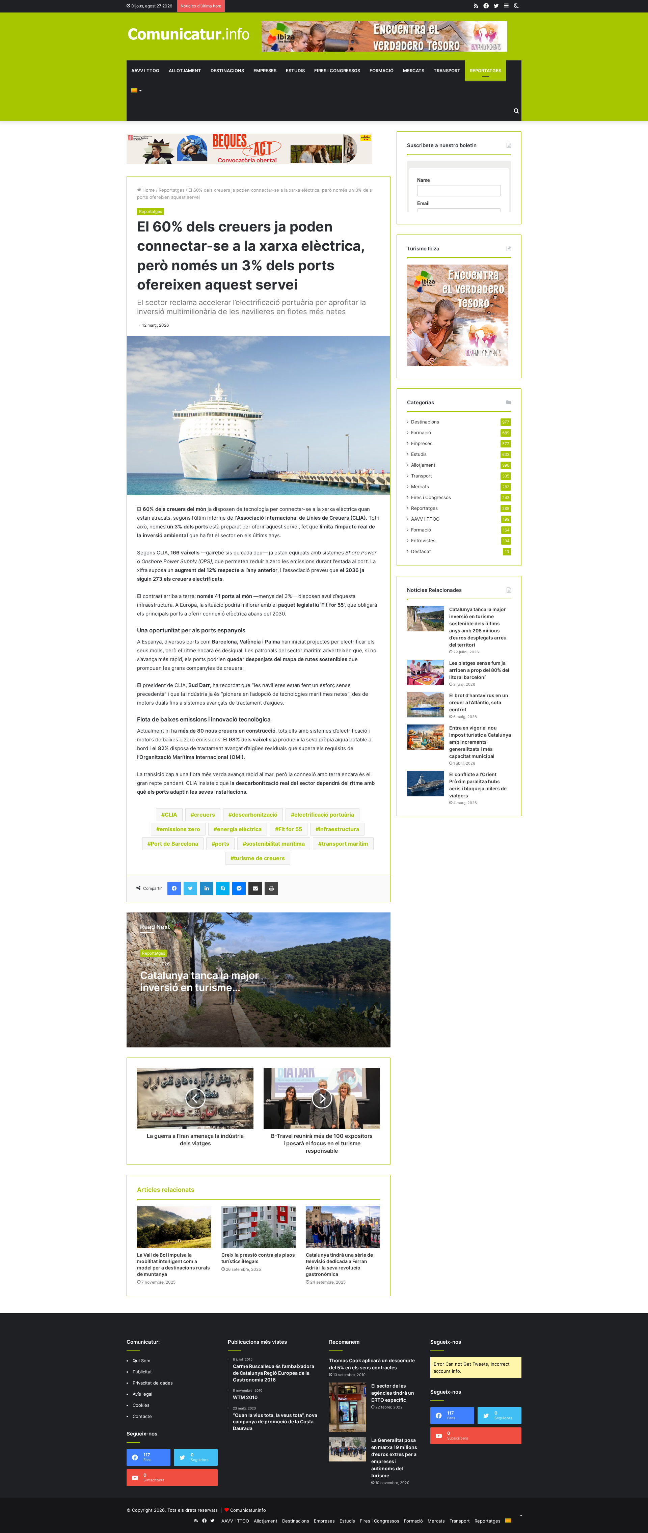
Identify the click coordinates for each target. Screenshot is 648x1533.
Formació (382, 70)
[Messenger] (239, 888)
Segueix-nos (445, 1342)
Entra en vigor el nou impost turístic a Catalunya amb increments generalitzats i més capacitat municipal (480, 742)
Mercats (413, 70)
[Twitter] (190, 888)
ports (222, 843)
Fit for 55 (290, 829)
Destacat (421, 551)
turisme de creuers (259, 858)
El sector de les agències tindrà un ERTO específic (392, 1393)
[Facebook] (174, 888)
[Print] (271, 888)
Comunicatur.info (248, 1510)
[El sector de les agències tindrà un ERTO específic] (347, 1407)
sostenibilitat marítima (275, 843)
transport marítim (345, 843)
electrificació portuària (324, 814)
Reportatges (485, 70)
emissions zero (180, 829)
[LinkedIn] (206, 888)
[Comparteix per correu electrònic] (255, 888)
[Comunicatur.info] (189, 33)
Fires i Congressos (337, 70)
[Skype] (223, 888)
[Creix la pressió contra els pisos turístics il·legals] (258, 1227)
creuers (204, 814)
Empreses (264, 70)
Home (148, 190)
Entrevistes (423, 540)
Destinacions (227, 70)
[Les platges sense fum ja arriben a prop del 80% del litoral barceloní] (425, 672)
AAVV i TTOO (145, 70)
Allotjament (185, 70)
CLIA (171, 814)
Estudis (295, 70)
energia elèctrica (239, 829)
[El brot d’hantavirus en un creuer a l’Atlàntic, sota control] (425, 704)
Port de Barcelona (174, 843)
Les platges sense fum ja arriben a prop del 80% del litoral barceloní (479, 670)
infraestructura (339, 829)
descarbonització (254, 814)
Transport (447, 70)
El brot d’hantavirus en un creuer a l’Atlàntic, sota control (478, 702)
